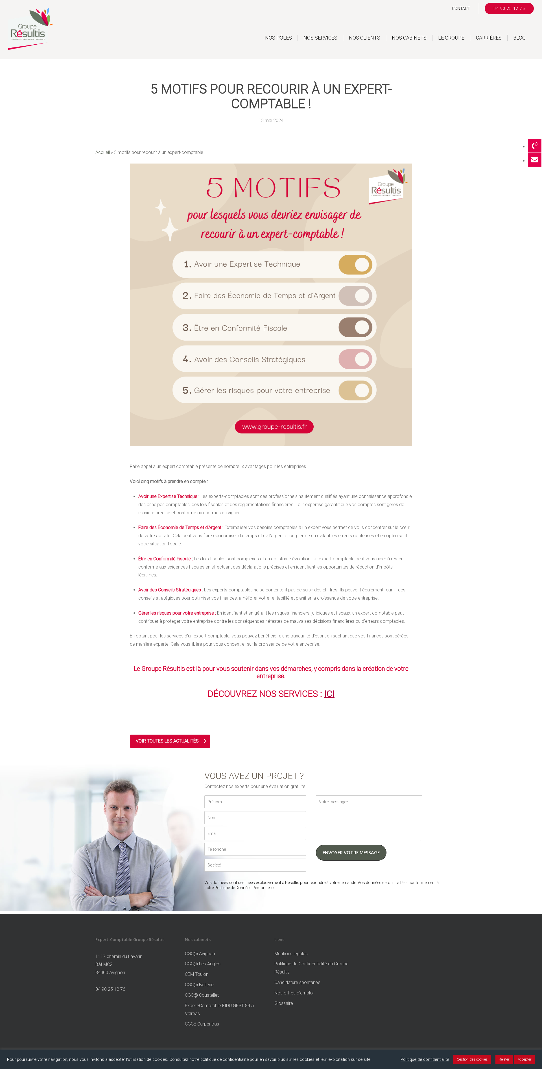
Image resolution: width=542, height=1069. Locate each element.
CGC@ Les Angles (202, 963)
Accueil (102, 152)
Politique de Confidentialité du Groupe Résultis (311, 968)
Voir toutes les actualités (167, 741)
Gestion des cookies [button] (472, 1059)
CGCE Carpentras (202, 1024)
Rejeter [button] (504, 1059)
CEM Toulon (196, 974)
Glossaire (283, 1003)
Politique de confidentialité (425, 1059)
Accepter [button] (525, 1059)
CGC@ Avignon (200, 953)
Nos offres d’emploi (294, 993)
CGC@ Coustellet (202, 995)
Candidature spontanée (297, 982)
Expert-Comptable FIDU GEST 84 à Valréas (219, 1009)
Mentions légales (291, 953)
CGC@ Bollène (199, 984)
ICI (329, 694)
